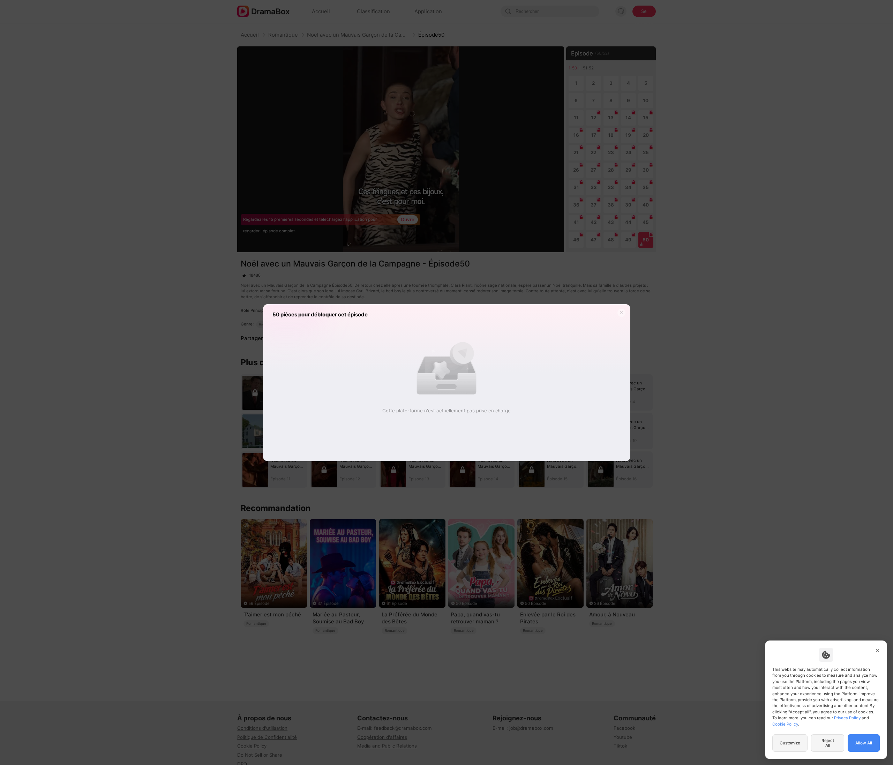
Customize (790, 743)
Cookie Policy (785, 724)
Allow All (863, 743)
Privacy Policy (847, 717)
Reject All (827, 743)
